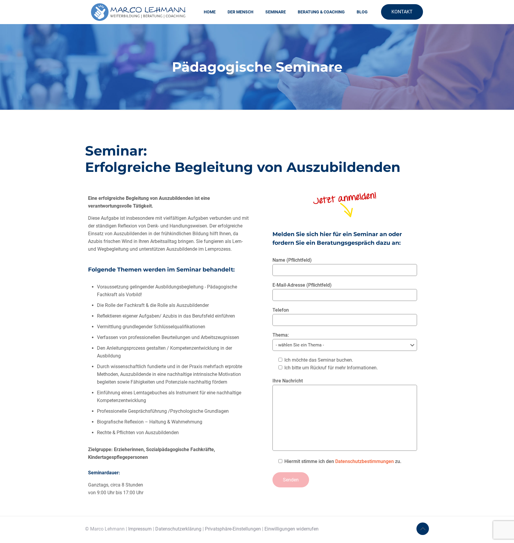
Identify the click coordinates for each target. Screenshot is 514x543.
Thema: (280, 335)
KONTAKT (402, 12)
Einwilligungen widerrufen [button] (291, 529)
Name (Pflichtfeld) (292, 260)
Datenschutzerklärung (178, 529)
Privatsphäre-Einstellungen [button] (233, 529)
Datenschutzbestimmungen (364, 461)
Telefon (280, 310)
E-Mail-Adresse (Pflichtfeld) (302, 285)
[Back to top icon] (422, 528)
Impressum (140, 529)
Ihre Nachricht (287, 381)
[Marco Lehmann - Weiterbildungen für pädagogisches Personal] (138, 12)
